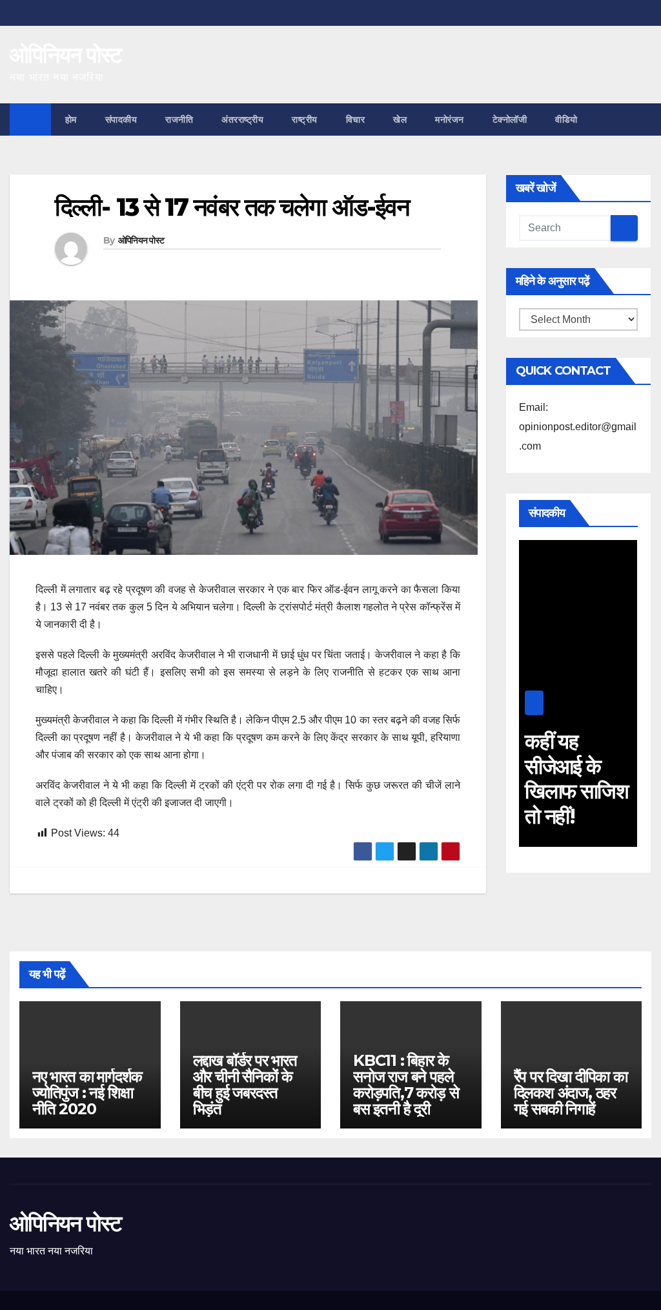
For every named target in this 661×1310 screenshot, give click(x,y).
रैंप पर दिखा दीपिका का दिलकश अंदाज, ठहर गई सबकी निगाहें (570, 1092)
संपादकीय (121, 119)
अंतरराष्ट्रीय (242, 119)
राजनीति (179, 119)
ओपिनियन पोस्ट (65, 54)
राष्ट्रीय (305, 119)
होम (71, 119)
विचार (355, 119)
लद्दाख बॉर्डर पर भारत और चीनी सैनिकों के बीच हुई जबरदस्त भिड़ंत (245, 1084)
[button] (642, 119)
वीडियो (566, 119)
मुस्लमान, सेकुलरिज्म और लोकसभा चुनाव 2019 (581, 778)
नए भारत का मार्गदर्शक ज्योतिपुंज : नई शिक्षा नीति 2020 (87, 1092)
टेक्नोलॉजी (510, 119)
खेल (400, 119)
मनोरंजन (449, 119)
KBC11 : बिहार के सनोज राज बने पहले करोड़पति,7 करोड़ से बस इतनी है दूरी (405, 1084)
